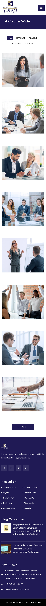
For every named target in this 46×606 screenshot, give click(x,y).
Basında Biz (29, 498)
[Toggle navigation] (41, 8)
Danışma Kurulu (9, 508)
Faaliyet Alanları (31, 487)
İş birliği (27, 508)
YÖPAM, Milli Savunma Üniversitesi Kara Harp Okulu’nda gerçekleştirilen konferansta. (28, 549)
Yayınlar (6, 492)
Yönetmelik (29, 503)
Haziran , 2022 (21, 538)
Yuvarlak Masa (30, 492)
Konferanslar (8, 498)
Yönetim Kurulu (9, 487)
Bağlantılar (7, 503)
